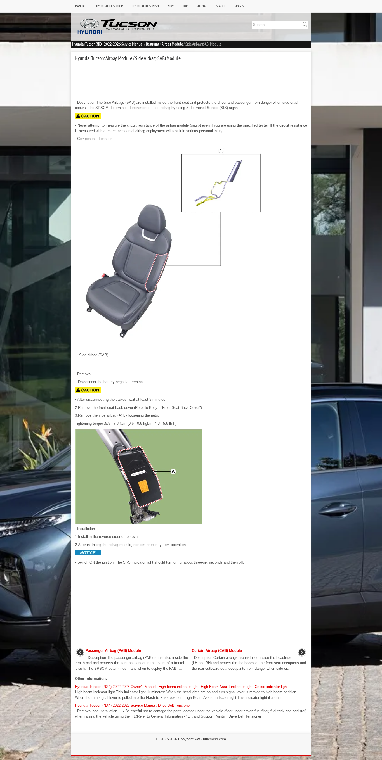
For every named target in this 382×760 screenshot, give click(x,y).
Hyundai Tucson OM (109, 6)
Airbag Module (172, 44)
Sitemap (202, 6)
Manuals (81, 6)
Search (221, 6)
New (171, 6)
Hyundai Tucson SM (145, 6)
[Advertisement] (191, 80)
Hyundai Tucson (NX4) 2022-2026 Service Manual (107, 44)
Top (185, 6)
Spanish (240, 6)
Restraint (152, 44)
